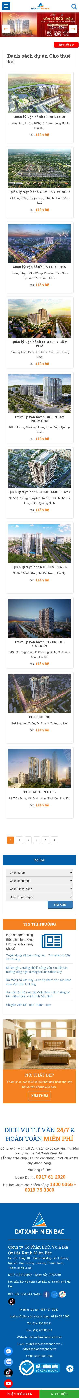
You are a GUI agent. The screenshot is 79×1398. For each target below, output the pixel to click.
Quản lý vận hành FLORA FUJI (39, 117)
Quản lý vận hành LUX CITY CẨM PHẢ (40, 344)
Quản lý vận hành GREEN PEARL (39, 567)
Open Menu (6, 6)
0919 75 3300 (60, 1316)
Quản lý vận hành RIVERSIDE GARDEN (39, 644)
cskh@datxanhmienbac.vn (43, 1344)
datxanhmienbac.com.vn (45, 1337)
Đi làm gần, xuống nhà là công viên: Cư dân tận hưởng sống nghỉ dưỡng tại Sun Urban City (37, 970)
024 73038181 (42, 1323)
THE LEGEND (39, 717)
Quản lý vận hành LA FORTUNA (39, 267)
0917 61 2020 (49, 1309)
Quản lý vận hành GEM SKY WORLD (39, 192)
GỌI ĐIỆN (61, 1394)
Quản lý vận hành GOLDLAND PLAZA (39, 492)
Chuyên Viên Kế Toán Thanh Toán (28, 1005)
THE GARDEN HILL (39, 792)
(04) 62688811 (43, 1330)
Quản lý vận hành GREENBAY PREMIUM (39, 419)
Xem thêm (39, 1095)
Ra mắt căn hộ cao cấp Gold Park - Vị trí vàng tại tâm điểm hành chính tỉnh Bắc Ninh (38, 994)
